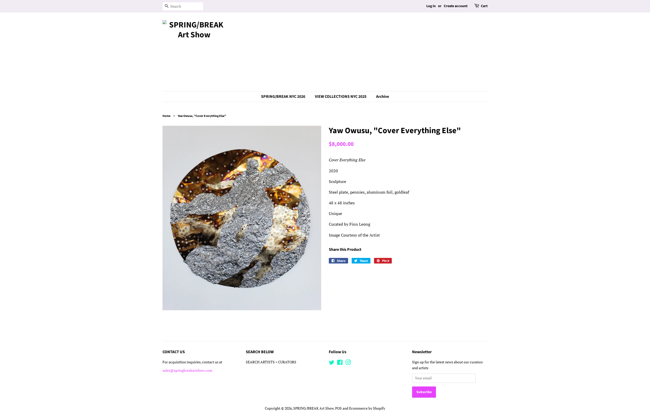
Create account (455, 6)
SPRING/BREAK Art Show (313, 408)
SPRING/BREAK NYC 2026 (283, 96)
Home (166, 116)
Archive (382, 96)
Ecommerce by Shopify (367, 408)
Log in (431, 6)
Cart (484, 6)
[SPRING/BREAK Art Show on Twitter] (331, 363)
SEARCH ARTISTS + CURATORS (271, 362)
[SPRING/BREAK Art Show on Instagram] (348, 363)
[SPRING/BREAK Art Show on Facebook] (340, 363)
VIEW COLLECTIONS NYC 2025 (340, 96)
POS (338, 408)
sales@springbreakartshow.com (187, 370)
